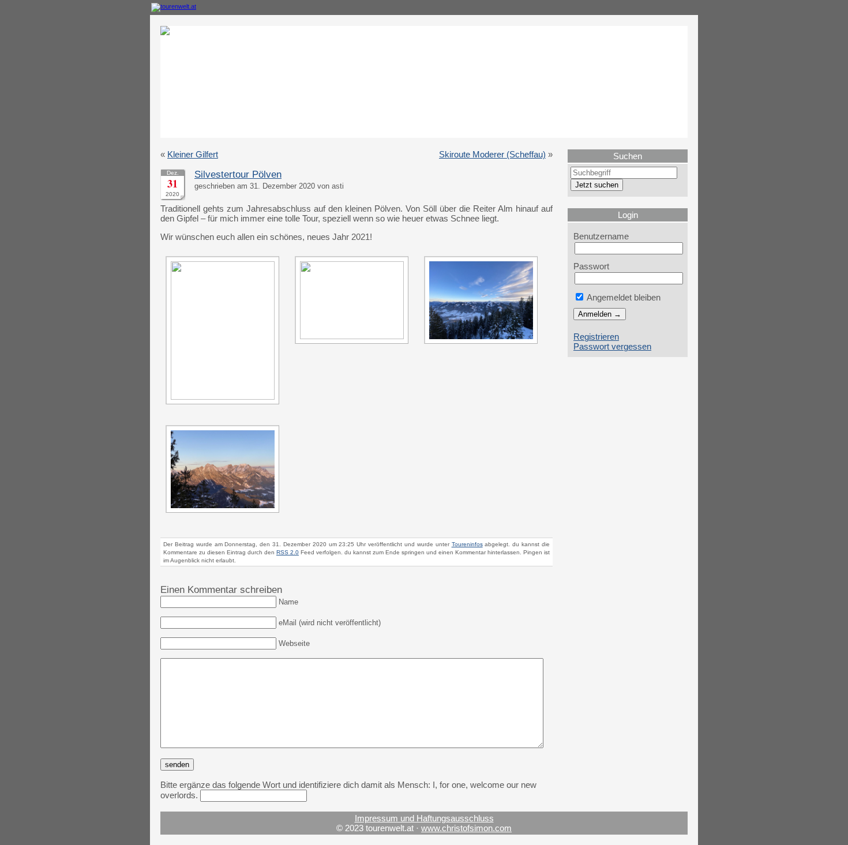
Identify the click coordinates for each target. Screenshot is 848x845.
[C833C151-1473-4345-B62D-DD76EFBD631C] (483, 346)
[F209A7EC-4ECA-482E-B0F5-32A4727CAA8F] (225, 515)
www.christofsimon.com (466, 828)
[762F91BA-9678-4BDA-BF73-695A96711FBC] (354, 336)
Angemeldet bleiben (623, 297)
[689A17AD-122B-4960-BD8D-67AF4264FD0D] (225, 396)
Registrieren (596, 336)
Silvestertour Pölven (238, 174)
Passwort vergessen (612, 346)
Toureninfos (467, 544)
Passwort (591, 266)
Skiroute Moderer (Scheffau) (492, 154)
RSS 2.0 (287, 552)
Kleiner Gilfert (192, 154)
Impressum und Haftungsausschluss (424, 818)
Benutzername (601, 236)
